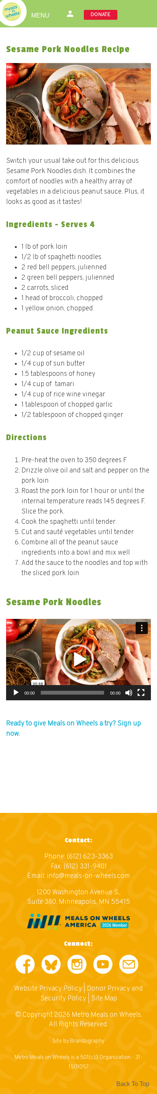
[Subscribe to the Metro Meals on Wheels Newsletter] (128, 966)
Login (70, 13)
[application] (78, 659)
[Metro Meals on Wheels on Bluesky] (51, 966)
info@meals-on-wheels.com (88, 876)
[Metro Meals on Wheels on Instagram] (77, 966)
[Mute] (129, 692)
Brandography (87, 1041)
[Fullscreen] (141, 692)
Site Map (104, 998)
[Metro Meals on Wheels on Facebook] (25, 966)
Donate (101, 14)
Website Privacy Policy (48, 988)
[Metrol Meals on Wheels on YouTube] (102, 966)
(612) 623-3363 (90, 856)
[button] (78, 659)
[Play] (16, 692)
